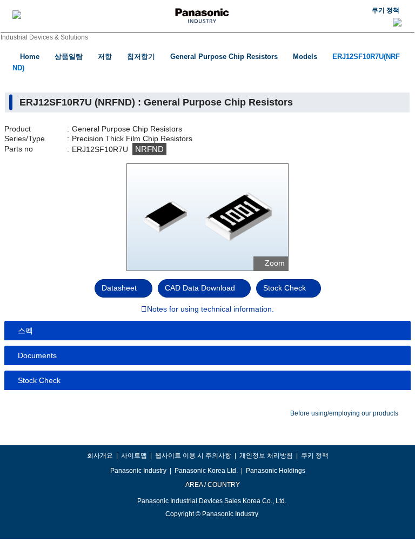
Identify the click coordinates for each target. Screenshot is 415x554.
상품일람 (69, 56)
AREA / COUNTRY (212, 485)
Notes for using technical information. (210, 309)
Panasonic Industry (138, 470)
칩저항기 (141, 56)
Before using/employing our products (344, 413)
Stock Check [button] (39, 380)
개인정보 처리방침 (266, 455)
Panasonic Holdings (275, 470)
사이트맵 (134, 455)
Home (29, 56)
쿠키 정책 (385, 10)
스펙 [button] (25, 330)
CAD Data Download (200, 287)
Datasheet (119, 287)
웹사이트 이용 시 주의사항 (193, 455)
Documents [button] (37, 355)
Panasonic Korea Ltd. (206, 470)
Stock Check (284, 287)
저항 (105, 56)
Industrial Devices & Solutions (44, 37)
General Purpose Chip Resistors (224, 56)
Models (305, 56)
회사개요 (100, 455)
